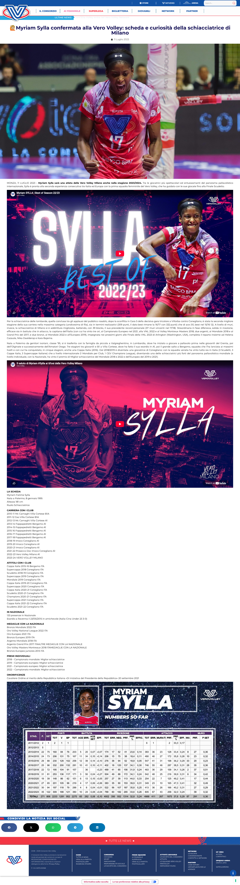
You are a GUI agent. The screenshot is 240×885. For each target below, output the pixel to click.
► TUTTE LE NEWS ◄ (120, 840)
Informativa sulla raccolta (96, 881)
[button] (9, 827)
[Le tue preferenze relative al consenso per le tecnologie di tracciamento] (235, 880)
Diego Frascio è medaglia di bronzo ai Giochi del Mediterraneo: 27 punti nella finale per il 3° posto (133, 17)
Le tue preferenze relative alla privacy (131, 881)
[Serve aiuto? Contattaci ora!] (233, 873)
